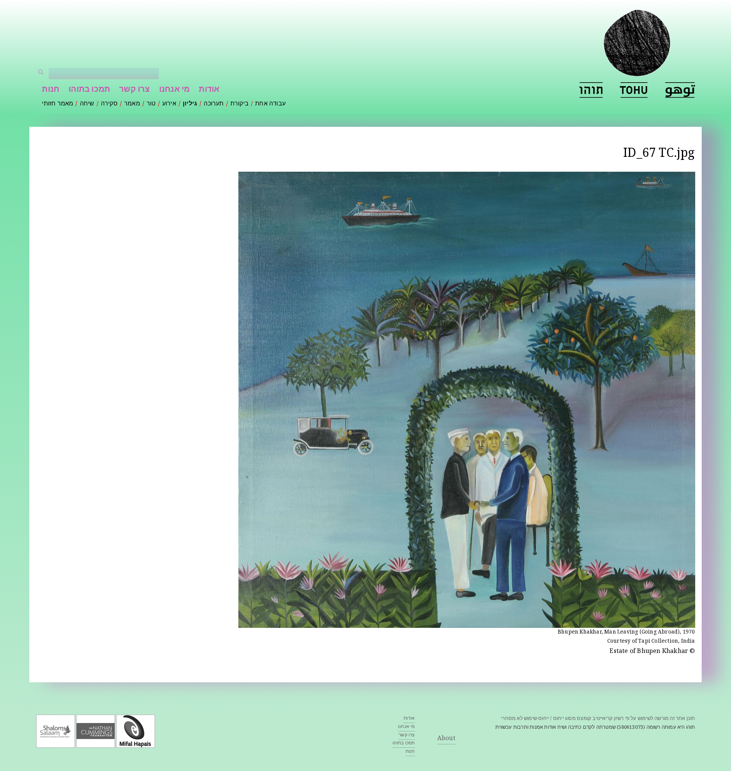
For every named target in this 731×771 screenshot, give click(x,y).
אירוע (169, 104)
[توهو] (680, 90)
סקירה (109, 104)
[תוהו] (591, 90)
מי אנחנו (174, 90)
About (446, 739)
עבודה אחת (270, 104)
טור (151, 104)
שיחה (87, 104)
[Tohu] (634, 90)
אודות (209, 90)
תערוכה (213, 104)
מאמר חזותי (57, 104)
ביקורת (239, 104)
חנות (50, 90)
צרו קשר (134, 90)
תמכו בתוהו (89, 90)
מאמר (132, 104)
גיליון (190, 104)
